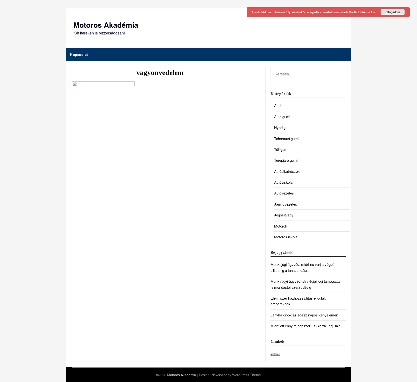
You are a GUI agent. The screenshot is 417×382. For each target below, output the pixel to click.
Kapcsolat (79, 54)
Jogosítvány (283, 214)
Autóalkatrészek (287, 171)
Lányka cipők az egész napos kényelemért (304, 314)
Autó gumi (282, 116)
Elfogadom (392, 12)
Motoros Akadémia (105, 25)
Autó (277, 105)
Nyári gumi (282, 127)
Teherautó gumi (286, 138)
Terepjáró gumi (286, 160)
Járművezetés (285, 204)
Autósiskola (283, 182)
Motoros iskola (285, 236)
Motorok (280, 225)
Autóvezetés (284, 192)
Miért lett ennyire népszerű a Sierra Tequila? (305, 325)
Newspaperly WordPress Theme (236, 374)
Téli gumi (281, 149)
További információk (362, 12)
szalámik (275, 354)
